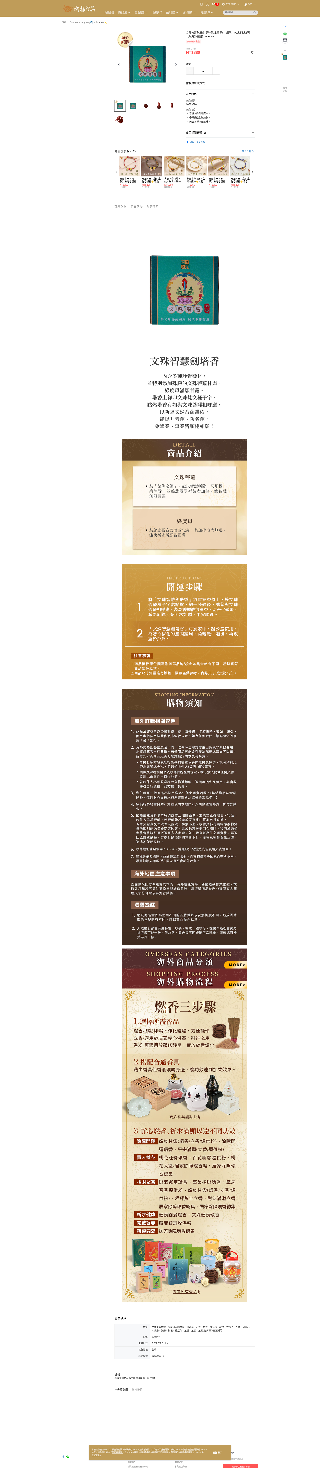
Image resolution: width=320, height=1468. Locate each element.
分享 (192, 142)
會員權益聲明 (181, 1467)
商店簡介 (132, 1462)
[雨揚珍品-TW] (80, 8)
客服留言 (179, 1462)
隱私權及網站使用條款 (138, 1467)
